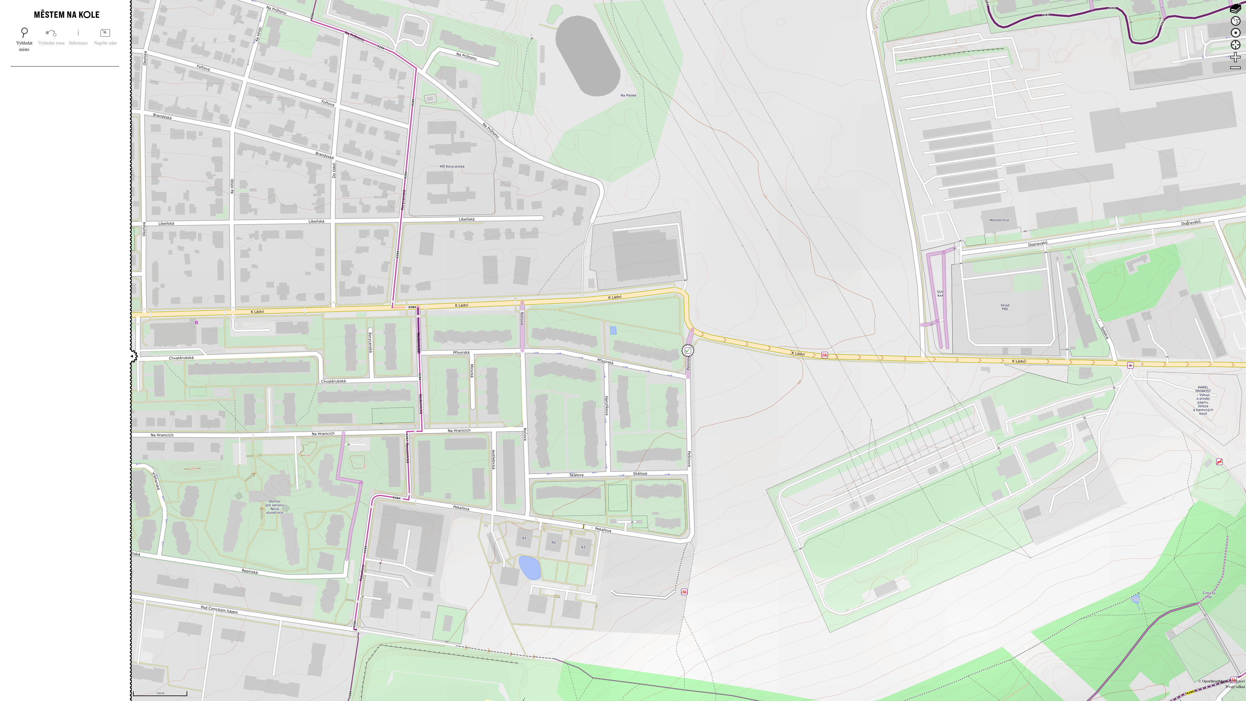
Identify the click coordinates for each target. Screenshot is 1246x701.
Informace (78, 43)
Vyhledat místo (24, 46)
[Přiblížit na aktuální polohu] (1235, 45)
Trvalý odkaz (1235, 686)
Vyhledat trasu (51, 43)
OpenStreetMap (1214, 681)
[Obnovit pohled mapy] (1235, 33)
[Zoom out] (1235, 68)
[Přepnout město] (1235, 21)
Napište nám (105, 43)
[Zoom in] (1235, 57)
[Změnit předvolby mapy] (1235, 8)
